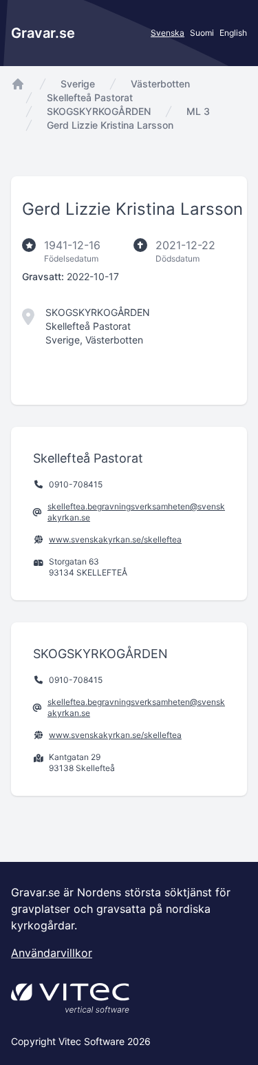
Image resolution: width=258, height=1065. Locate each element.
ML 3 (198, 111)
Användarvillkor (51, 953)
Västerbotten (160, 83)
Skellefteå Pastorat (90, 97)
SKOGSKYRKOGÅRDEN (99, 111)
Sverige (78, 83)
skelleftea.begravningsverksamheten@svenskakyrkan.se (136, 512)
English (233, 33)
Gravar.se (43, 33)
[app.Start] (18, 84)
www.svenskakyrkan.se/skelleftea (115, 539)
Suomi (202, 33)
